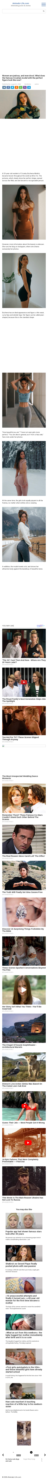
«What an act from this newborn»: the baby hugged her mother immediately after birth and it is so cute (24, 1335)
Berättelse (28, 84)
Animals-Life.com (21, 3)
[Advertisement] (24, 43)
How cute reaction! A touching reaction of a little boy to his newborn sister (24, 1404)
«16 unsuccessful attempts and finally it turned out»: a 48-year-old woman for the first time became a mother (22, 1299)
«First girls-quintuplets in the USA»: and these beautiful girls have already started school (24, 1369)
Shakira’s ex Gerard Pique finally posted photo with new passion (21, 1264)
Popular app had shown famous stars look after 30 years (24, 1232)
